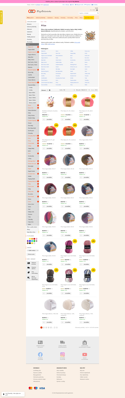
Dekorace (29, 29)
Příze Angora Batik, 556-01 (86, 140)
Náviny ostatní (32, 102)
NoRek (29, 176)
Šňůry (81, 17)
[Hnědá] (28, 243)
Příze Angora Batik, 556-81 (67, 226)
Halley (29, 146)
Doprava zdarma (34, 267)
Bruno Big (30, 72)
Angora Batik (31, 49)
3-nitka (30, 87)
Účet (72, 4)
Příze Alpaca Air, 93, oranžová (68, 140)
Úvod (42, 21)
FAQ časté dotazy (35, 272)
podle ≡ (30, 17)
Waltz (29, 224)
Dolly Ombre (31, 115)
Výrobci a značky (61, 381)
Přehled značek (31, 254)
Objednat (88, 4)
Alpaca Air (30, 47)
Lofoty (29, 158)
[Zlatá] (32, 243)
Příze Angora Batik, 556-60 (49, 197)
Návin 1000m (32, 97)
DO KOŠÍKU (49, 119)
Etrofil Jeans (31, 130)
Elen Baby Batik (32, 128)
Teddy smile (31, 211)
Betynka (30, 67)
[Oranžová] (32, 239)
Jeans (29, 151)
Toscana (30, 214)
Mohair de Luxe (32, 163)
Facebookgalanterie (40, 358)
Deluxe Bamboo (32, 110)
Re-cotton (30, 194)
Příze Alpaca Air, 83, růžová (67, 111)
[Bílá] (28, 239)
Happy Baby (31, 148)
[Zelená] (34, 241)
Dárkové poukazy (34, 263)
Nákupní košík (79, 4)
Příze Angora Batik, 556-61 (67, 197)
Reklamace (59, 379)
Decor (29, 105)
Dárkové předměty (40, 17)
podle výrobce (51, 44)
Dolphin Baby (31, 118)
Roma (29, 199)
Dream (30, 123)
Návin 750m (32, 95)
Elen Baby (30, 125)
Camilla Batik (31, 77)
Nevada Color (31, 173)
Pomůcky (63, 17)
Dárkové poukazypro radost (40, 346)
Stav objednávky (84, 375)
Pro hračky (70, 17)
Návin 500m (32, 92)
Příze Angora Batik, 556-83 (49, 255)
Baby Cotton (31, 59)
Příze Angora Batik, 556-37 (49, 169)
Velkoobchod (36, 381)
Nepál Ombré (31, 171)
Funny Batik (31, 143)
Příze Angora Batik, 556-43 (86, 169)
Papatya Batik (31, 179)
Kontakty (95, 4)
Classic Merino (31, 80)
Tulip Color (31, 222)
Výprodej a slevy (89, 17)
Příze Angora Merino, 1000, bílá (50, 313)
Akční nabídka (60, 370)
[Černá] (30, 243)
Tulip (29, 217)
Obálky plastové (31, 37)
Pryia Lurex (31, 186)
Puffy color (31, 191)
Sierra (29, 201)
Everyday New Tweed (33, 135)
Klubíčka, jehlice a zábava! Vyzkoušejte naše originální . (62, 1)
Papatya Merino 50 (33, 181)
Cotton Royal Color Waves (33, 82)
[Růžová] (36, 239)
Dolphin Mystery (32, 120)
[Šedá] (36, 241)
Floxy (29, 140)
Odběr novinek (83, 377)
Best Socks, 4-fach (32, 62)
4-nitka (30, 90)
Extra (29, 138)
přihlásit (38, 4)
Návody (57, 17)
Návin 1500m (32, 100)
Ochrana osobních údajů (39, 379)
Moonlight (30, 166)
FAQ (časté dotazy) (61, 375)
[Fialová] (28, 241)
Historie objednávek (85, 372)
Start (29, 209)
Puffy (29, 189)
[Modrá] (30, 241)
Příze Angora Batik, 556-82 (86, 226)
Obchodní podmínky (38, 377)
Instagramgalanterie (62, 358)
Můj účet (82, 370)
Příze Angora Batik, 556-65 (49, 226)
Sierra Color (31, 204)
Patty (29, 184)
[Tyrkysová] (32, 241)
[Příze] (90, 42)
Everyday (30, 133)
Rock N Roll (31, 196)
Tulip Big (30, 219)
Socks (29, 206)
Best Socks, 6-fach (32, 64)
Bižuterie (29, 24)
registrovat (46, 4)
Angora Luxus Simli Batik (33, 52)
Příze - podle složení (32, 227)
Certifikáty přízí (37, 370)
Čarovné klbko (31, 85)
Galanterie (50, 17)
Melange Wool (31, 161)
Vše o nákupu (65, 4)
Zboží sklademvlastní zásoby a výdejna (84, 346)
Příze (76, 17)
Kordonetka (31, 156)
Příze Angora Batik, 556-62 (86, 197)
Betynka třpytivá (32, 69)
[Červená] (34, 239)
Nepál (29, 168)
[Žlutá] (30, 239)
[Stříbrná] (34, 243)
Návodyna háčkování (85, 358)
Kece (29, 153)
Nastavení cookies (84, 379)
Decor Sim (30, 108)
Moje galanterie (37, 375)
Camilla (30, 75)
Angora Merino (32, 54)
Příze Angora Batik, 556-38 (67, 169)
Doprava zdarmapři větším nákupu (62, 346)
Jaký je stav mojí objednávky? (35, 278)
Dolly (29, 113)
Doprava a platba (37, 372)
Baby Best (30, 57)
